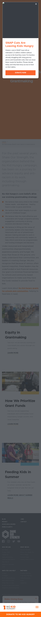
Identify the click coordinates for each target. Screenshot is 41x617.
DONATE (10, 614)
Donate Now (20, 72)
